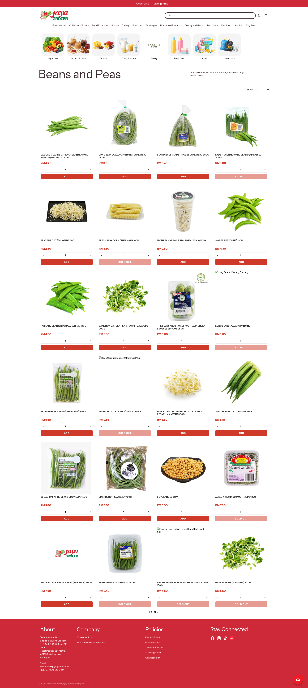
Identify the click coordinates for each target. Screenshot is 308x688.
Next (156, 612)
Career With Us (85, 637)
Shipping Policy (153, 652)
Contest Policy (152, 657)
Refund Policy (152, 637)
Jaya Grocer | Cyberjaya (56, 683)
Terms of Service (154, 647)
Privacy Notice (152, 642)
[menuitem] (59, 25)
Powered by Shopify (75, 683)
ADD (66, 176)
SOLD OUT (241, 176)
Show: (250, 89)
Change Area (161, 3)
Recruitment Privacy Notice (91, 642)
